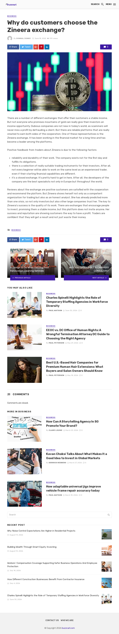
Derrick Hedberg (57, 463)
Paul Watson (55, 310)
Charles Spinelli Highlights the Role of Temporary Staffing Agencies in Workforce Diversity (77, 302)
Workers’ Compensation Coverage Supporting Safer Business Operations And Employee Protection (52, 565)
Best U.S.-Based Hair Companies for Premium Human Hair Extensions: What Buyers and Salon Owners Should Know (74, 366)
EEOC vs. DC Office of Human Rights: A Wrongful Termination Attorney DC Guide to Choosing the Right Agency (78, 334)
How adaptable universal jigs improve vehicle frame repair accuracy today (73, 488)
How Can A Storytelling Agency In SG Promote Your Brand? (72, 423)
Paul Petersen (56, 343)
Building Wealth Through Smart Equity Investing (31, 547)
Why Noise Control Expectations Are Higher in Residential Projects (41, 530)
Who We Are (67, 620)
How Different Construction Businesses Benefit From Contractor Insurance (45, 579)
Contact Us (52, 620)
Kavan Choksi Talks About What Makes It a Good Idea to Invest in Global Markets (76, 456)
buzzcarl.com (68, 628)
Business (12, 16)
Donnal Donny (23, 38)
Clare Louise (55, 430)
